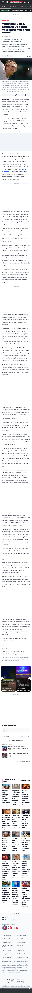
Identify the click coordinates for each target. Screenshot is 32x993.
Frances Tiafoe (20, 51)
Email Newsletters (6, 935)
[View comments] (25, 95)
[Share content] (6, 95)
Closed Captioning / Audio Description (7, 946)
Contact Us (20, 938)
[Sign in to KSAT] (28, 2)
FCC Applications (6, 957)
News (3, 6)
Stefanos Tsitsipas (7, 49)
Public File (20, 945)
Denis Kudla (8, 44)
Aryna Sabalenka (18, 44)
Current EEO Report (7, 950)
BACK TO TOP (16, 913)
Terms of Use (20, 950)
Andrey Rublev (13, 48)
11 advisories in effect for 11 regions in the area (19, 10)
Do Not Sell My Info (22, 953)
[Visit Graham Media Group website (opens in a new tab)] (11, 981)
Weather (23, 6)
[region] (16, 743)
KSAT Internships (6, 942)
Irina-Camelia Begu (23, 48)
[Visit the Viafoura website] (26, 761)
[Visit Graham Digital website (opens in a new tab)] (21, 981)
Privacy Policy (5, 953)
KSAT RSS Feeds (21, 935)
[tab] (6, 736)
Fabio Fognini (12, 51)
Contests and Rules (7, 938)
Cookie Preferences (22, 957)
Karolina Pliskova (18, 49)
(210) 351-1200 (24, 961)
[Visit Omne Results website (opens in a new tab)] (16, 927)
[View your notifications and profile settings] (28, 736)
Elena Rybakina (11, 46)
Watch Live (13, 6)
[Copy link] (16, 95)
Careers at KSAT (21, 942)
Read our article (23, 970)
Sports (5, 21)
